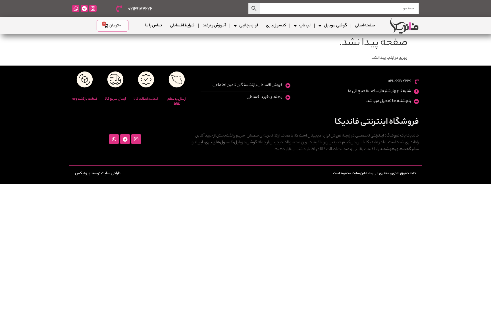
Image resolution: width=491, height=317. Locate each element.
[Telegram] (84, 8)
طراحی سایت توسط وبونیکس (97, 173)
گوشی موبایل (335, 25)
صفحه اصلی (365, 25)
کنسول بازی (276, 25)
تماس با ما (153, 25)
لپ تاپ (304, 25)
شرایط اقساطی (182, 25)
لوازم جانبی (248, 25)
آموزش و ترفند (214, 25)
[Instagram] (92, 8)
